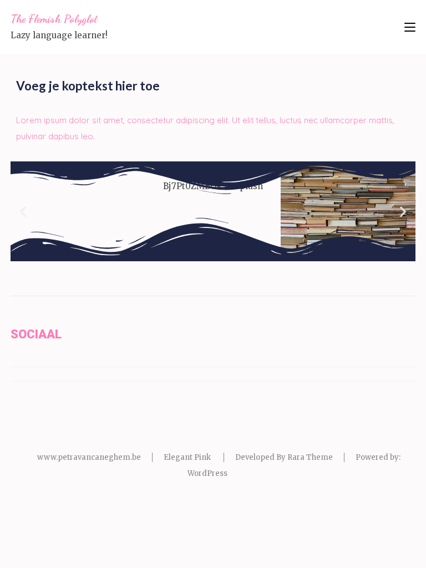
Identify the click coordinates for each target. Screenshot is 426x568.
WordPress (207, 473)
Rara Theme (310, 457)
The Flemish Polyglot (54, 19)
